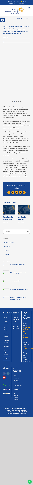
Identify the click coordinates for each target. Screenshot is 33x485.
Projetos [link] (6, 250)
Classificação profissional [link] (16, 387)
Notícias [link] (6, 346)
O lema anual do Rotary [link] (16, 378)
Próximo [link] (26, 18)
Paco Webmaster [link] (21, 413)
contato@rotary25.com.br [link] (20, 328)
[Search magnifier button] (28, 231)
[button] (4, 214)
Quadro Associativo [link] (13, 1)
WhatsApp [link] (21, 3)
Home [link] (5, 317)
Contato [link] (6, 358)
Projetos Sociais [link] (6, 335)
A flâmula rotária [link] (16, 395)
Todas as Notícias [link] (9, 242)
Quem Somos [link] (6, 323)
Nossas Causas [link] (6, 329)
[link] (2, 20)
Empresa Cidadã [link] (6, 341)
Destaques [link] (7, 246)
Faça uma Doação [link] (6, 352)
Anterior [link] (19, 18)
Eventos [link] (6, 254)
